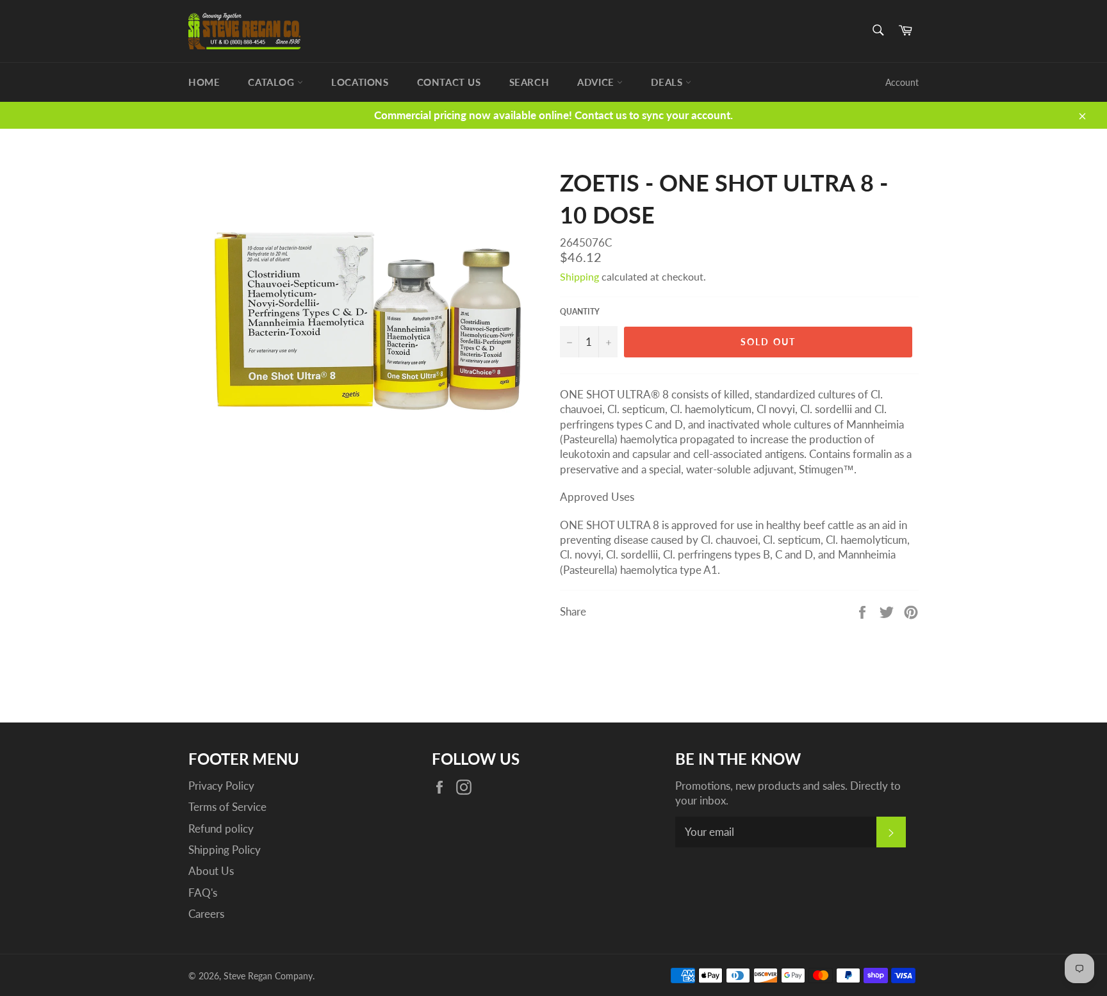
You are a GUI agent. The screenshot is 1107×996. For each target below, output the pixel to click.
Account (902, 82)
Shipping (579, 276)
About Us (211, 871)
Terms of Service (227, 806)
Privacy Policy (221, 785)
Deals (668, 82)
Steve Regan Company (268, 976)
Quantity (580, 311)
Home (204, 82)
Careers (206, 913)
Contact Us (449, 82)
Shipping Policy (224, 849)
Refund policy (221, 828)
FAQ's (202, 892)
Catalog (272, 82)
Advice (597, 82)
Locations (359, 82)
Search (529, 82)
